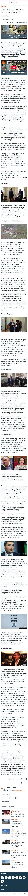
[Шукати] (24, 894)
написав (3, 136)
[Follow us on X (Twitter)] (6, 877)
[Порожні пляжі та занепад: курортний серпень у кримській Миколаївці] (6, 821)
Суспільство (14, 840)
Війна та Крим (15, 811)
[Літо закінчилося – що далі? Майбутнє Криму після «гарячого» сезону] (6, 812)
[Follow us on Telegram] (13, 877)
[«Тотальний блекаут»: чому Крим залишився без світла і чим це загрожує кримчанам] (6, 831)
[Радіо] (3, 894)
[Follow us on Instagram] (16, 877)
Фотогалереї (14, 819)
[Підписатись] (2, 881)
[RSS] (20, 877)
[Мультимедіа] (8, 894)
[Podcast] (24, 877)
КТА (14, 894)
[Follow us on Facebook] (2, 877)
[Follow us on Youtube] (9, 877)
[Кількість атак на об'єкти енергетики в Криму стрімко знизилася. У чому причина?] (6, 862)
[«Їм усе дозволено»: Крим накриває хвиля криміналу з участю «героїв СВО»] (6, 842)
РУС (19, 894)
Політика (4, 6)
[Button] (10, 23)
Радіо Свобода (5, 16)
